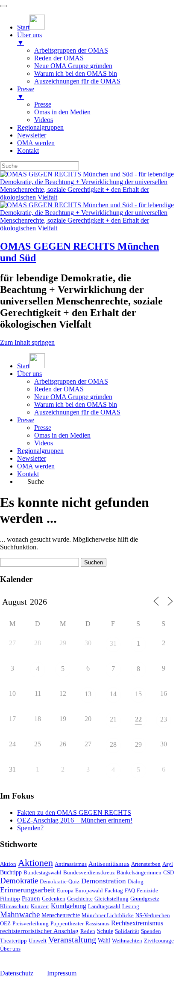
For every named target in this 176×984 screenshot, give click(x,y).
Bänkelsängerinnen (139, 872)
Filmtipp (10, 898)
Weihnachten (127, 940)
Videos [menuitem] (43, 119)
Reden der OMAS (59, 389)
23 (163, 719)
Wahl (104, 940)
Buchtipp (11, 872)
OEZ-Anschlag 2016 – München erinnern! (74, 820)
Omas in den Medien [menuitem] (62, 112)
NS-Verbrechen (152, 915)
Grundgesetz (144, 898)
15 (138, 694)
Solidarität (127, 931)
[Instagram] (6, 958)
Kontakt (28, 473)
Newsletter (31, 458)
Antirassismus (71, 864)
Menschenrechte (60, 915)
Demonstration (103, 881)
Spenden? (30, 828)
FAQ (130, 890)
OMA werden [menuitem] (36, 142)
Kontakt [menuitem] (28, 150)
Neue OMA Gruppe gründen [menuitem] (73, 65)
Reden (87, 931)
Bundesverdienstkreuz (89, 872)
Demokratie (19, 880)
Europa (65, 890)
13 (88, 694)
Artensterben (146, 864)
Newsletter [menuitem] (31, 135)
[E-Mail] (21, 958)
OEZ (5, 923)
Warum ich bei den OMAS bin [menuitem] (75, 73)
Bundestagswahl (42, 872)
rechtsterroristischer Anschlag (39, 930)
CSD (168, 872)
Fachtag (114, 890)
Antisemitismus (108, 863)
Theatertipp (13, 940)
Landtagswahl (104, 906)
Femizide (147, 890)
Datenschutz (16, 973)
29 (138, 744)
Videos (43, 443)
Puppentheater (67, 923)
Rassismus (97, 923)
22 (138, 719)
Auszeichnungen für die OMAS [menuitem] (77, 81)
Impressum (61, 973)
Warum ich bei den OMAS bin (75, 404)
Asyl (167, 864)
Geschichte (80, 898)
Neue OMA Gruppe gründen (73, 396)
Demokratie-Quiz (59, 881)
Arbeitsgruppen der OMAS (71, 381)
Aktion (8, 864)
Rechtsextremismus (137, 923)
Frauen (31, 898)
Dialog (136, 881)
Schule (105, 931)
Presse (25, 419)
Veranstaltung (72, 939)
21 (113, 719)
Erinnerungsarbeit (27, 890)
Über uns (29, 373)
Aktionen (35, 862)
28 (113, 744)
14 (113, 694)
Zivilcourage (159, 940)
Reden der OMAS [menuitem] (59, 58)
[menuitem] (31, 27)
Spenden (151, 931)
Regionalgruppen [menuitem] (40, 127)
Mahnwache (20, 914)
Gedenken (53, 898)
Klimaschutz (14, 906)
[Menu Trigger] (3, 6)
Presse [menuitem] (25, 92)
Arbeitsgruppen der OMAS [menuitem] (71, 50)
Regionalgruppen (40, 450)
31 (113, 643)
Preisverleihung (30, 923)
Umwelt (38, 940)
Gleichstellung (111, 898)
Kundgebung (68, 905)
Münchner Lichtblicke (108, 915)
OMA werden (36, 466)
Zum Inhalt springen (27, 342)
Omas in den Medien (62, 435)
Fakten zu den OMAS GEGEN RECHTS (74, 812)
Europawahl (89, 890)
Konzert (40, 906)
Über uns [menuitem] (29, 38)
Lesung (130, 906)
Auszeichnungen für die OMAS (77, 412)
